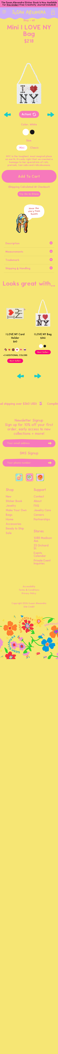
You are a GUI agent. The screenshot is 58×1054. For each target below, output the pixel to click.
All (33, 20)
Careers (39, 515)
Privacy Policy (29, 593)
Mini (21, 147)
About (38, 501)
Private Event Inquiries (42, 562)
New (8, 496)
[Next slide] (50, 114)
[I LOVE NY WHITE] (17, 350)
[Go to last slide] (7, 114)
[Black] (32, 132)
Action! (26, 114)
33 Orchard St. (41, 547)
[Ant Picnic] (25, 350)
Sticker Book (14, 501)
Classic (34, 147)
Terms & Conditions (29, 590)
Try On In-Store (29, 193)
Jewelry (11, 505)
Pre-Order (12, 4)
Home (9, 519)
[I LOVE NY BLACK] (13, 350)
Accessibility (29, 586)
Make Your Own (16, 510)
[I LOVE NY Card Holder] (15, 313)
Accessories (13, 524)
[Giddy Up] (5, 350)
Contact (39, 496)
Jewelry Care (42, 510)
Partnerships (42, 519)
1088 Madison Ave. (43, 539)
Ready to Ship (15, 528)
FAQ (36, 505)
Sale (9, 533)
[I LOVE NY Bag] (42, 313)
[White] (26, 132)
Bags (9, 515)
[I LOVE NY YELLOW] (9, 350)
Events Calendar (40, 554)
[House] (21, 350)
